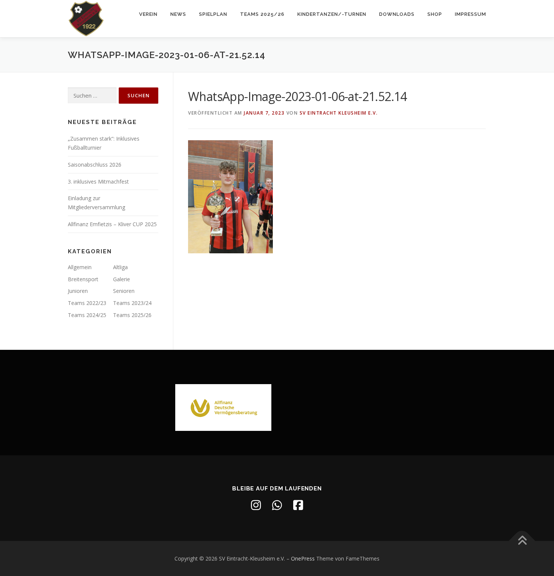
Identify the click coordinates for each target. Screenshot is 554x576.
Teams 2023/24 (132, 302)
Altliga (120, 267)
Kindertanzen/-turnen (331, 14)
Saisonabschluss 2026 (94, 164)
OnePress (303, 558)
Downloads (397, 14)
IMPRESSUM (470, 14)
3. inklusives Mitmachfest (98, 181)
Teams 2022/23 (87, 302)
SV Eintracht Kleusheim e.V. (339, 113)
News (178, 14)
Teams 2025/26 (262, 14)
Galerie (121, 279)
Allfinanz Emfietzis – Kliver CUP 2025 (112, 224)
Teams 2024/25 (87, 315)
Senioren (124, 290)
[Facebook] (298, 505)
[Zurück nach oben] (522, 540)
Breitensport (83, 279)
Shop (434, 14)
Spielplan (213, 14)
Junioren (78, 290)
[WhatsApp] (277, 505)
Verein (148, 14)
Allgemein (80, 267)
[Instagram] (256, 505)
